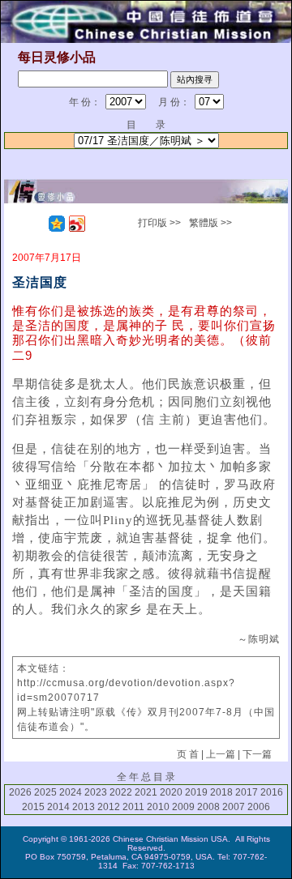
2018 (221, 792)
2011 (133, 807)
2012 (108, 807)
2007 (233, 807)
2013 (83, 807)
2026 (20, 792)
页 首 (188, 754)
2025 (45, 792)
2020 (171, 792)
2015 (33, 807)
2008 (208, 807)
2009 (183, 807)
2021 (146, 792)
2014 (58, 807)
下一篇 (257, 754)
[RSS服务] (36, 223)
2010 (158, 807)
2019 (196, 792)
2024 (70, 792)
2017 (246, 792)
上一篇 (220, 754)
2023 (95, 792)
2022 (121, 792)
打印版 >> (159, 222)
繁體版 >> (210, 222)
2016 (271, 792)
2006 (258, 807)
